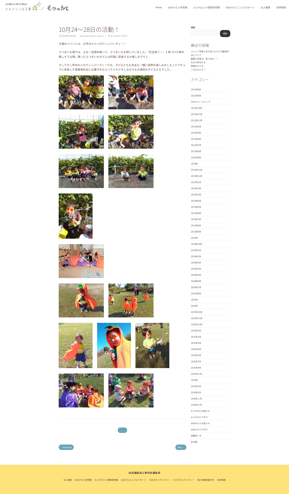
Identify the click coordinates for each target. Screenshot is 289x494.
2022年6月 (196, 138)
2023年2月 (196, 188)
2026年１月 (196, 398)
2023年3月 (196, 194)
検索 (193, 27)
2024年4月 (196, 268)
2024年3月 (196, 262)
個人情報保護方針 (205, 479)
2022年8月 (196, 151)
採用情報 (281, 7)
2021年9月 (196, 95)
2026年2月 (196, 392)
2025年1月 (196, 330)
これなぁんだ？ (198, 69)
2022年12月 (196, 120)
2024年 (194, 237)
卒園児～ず (196, 435)
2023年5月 (196, 206)
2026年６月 (196, 404)
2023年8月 (196, 225)
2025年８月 (196, 373)
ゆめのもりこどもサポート (240, 7)
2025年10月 (196, 312)
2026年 (194, 380)
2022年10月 (196, 107)
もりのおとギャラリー (183, 479)
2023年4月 (196, 200)
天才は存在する (198, 62)
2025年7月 (196, 355)
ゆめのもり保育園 (177, 7)
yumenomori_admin (93, 35)
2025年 (194, 299)
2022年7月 (196, 145)
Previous (67, 447)
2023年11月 (196, 169)
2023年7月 (196, 219)
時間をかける (197, 65)
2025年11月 (196, 318)
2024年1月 (196, 250)
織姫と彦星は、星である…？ (204, 58)
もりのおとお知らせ (200, 410)
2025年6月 (196, 349)
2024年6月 (196, 281)
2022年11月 (196, 114)
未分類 (194, 441)
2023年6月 (196, 213)
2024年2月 (196, 256)
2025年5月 (196, 342)
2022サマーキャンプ (200, 101)
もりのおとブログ (118, 35)
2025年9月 (196, 367)
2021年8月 (196, 89)
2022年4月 (196, 132)
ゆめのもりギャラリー (159, 479)
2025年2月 (196, 336)
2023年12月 (196, 175)
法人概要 (265, 7)
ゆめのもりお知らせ (200, 423)
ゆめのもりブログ (199, 429)
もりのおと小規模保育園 (206, 7)
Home (158, 7)
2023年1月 (196, 182)
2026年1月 (196, 386)
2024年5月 (196, 274)
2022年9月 (196, 157)
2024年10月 (196, 243)
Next (180, 447)
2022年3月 (196, 126)
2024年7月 (196, 287)
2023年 (194, 163)
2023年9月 (196, 231)
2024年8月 (196, 293)
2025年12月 (196, 324)
